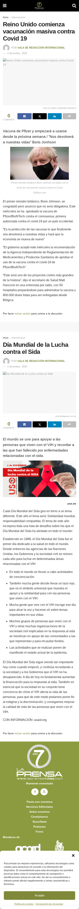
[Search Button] (74, 5)
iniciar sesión (22, 313)
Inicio (5, 17)
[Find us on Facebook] (35, 791)
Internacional (18, 17)
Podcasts (39, 826)
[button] (73, 855)
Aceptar (39, 895)
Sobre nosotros (39, 811)
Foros (39, 831)
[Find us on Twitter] (44, 791)
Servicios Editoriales (39, 806)
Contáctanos (39, 816)
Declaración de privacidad (49, 904)
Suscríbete (40, 821)
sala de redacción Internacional (41, 47)
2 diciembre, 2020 (17, 53)
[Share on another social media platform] (69, 116)
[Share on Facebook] (24, 116)
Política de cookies (24, 904)
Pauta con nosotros (40, 801)
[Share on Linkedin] (55, 116)
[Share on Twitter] (40, 116)
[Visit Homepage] (39, 6)
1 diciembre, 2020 (17, 366)
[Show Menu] (5, 5)
